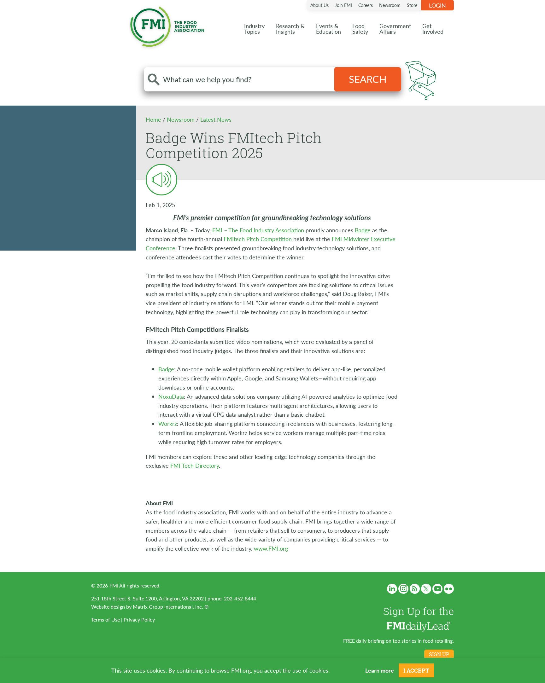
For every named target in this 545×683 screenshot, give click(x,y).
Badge (363, 230)
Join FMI (343, 5)
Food (360, 28)
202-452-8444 (240, 598)
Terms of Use (105, 619)
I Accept (416, 670)
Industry (254, 28)
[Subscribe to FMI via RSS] (415, 589)
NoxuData (171, 396)
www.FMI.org (271, 548)
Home (154, 119)
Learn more (379, 670)
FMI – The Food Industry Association (258, 230)
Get (432, 28)
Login (437, 5)
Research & (290, 28)
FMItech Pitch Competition (258, 239)
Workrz (167, 423)
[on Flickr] (449, 589)
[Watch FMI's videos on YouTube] (437, 589)
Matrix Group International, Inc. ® (170, 606)
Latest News (215, 119)
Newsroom (390, 5)
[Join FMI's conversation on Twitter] (426, 589)
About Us (319, 5)
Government (395, 28)
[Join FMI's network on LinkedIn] (392, 589)
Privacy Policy (139, 619)
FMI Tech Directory (194, 465)
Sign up (439, 654)
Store (412, 5)
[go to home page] (167, 25)
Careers (365, 5)
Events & (328, 28)
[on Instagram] (403, 589)
